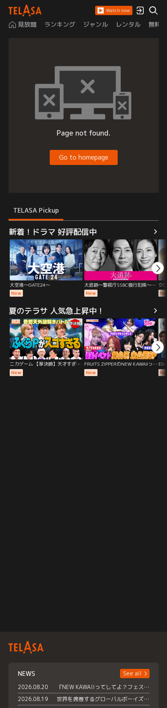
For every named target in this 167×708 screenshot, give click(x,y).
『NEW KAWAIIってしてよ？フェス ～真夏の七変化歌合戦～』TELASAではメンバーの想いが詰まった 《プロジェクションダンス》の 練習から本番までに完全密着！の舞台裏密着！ (103, 687)
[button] (113, 10)
